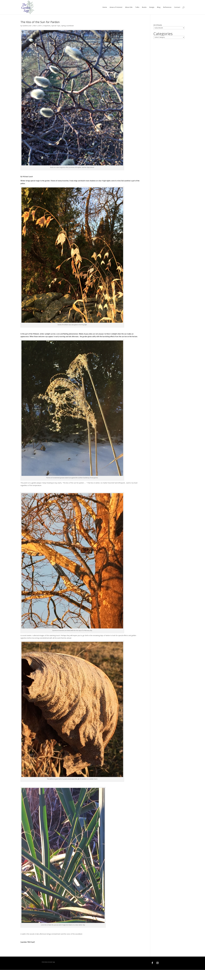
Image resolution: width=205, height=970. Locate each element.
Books (144, 7)
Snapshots (47, 26)
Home (104, 7)
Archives (157, 25)
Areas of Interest (116, 7)
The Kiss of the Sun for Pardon (40, 22)
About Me (128, 7)
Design (151, 7)
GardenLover (27, 26)
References (167, 7)
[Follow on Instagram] (157, 963)
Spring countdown (67, 26)
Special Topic (55, 26)
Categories (163, 34)
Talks (137, 7)
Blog (158, 7)
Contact (177, 7)
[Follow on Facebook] (152, 963)
